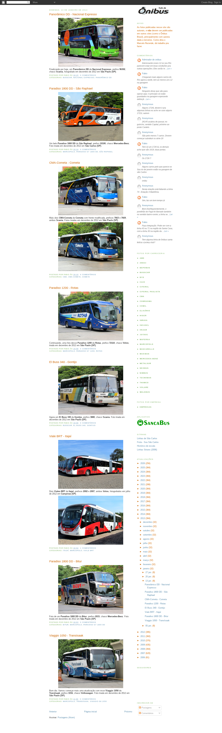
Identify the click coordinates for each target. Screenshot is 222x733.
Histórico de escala (146, 446)
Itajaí (66, 550)
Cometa (86, 277)
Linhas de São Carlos (147, 438)
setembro (147, 535)
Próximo (128, 711)
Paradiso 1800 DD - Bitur (65, 561)
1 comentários (88, 548)
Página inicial (90, 711)
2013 (143, 518)
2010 (143, 640)
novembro (148, 526)
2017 (143, 501)
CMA (65, 277)
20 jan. (148, 576)
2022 (143, 480)
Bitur (66, 625)
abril (145, 556)
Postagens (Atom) (66, 717)
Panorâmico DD (104, 77)
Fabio (144, 73)
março (146, 560)
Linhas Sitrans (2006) (147, 449)
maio (145, 551)
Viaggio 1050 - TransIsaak (66, 635)
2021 (143, 484)
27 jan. (148, 572)
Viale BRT (89, 550)
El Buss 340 (79, 425)
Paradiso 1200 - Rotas (63, 287)
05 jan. (148, 625)
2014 (143, 514)
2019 (143, 493)
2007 (143, 653)
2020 (143, 488)
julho (145, 543)
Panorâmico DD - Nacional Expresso (73, 14)
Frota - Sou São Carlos (148, 442)
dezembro (148, 522)
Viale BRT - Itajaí (60, 436)
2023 (143, 476)
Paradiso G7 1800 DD (87, 152)
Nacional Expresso (83, 77)
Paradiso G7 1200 (85, 351)
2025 (143, 467)
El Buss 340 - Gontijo (63, 362)
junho (146, 547)
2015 (143, 510)
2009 (143, 645)
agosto (146, 539)
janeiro (146, 568)
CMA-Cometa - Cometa (64, 162)
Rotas (99, 351)
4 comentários (88, 274)
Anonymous (147, 104)
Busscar (67, 77)
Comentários (147, 713)
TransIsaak (82, 701)
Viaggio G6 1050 (98, 701)
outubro (147, 530)
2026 (143, 463)
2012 (143, 632)
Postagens (146, 707)
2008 (143, 649)
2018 (143, 497)
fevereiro (147, 564)
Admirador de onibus (151, 59)
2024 (143, 472)
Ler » (169, 69)
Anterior (53, 711)
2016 (143, 505)
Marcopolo (69, 152)
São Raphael (106, 152)
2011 (143, 636)
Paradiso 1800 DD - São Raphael (71, 88)
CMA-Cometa (74, 277)
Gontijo (91, 425)
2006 (143, 657)
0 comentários (88, 75)
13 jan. (148, 581)
